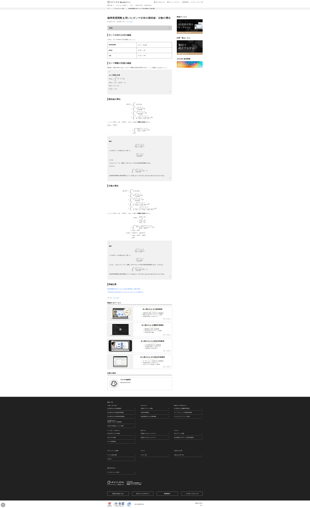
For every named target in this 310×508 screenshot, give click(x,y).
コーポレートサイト (191, 493)
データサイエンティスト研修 (182, 416)
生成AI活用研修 (145, 412)
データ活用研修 (111, 441)
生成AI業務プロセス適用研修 (148, 416)
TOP (108, 8)
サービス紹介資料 (112, 455)
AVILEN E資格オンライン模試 (115, 425)
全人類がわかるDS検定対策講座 (116, 416)
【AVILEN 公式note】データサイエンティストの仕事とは (125, 292)
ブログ (131, 5)
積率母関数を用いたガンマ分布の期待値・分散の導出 (123, 289)
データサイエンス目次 (119, 8)
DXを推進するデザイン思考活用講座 (184, 437)
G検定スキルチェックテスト (148, 437)
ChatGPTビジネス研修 (113, 433)
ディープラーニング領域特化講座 (183, 412)
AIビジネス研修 (111, 437)
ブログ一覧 (144, 455)
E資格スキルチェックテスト (148, 433)
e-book (109, 458)
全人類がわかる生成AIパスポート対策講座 (114, 421)
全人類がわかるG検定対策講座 (115, 412)
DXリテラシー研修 (179, 433)
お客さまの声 (139, 5)
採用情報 (166, 493)
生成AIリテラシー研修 (147, 408)
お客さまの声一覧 (179, 455)
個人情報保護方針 (139, 504)
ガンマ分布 (129, 21)
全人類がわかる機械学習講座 (182, 408)
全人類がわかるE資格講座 (114, 408)
